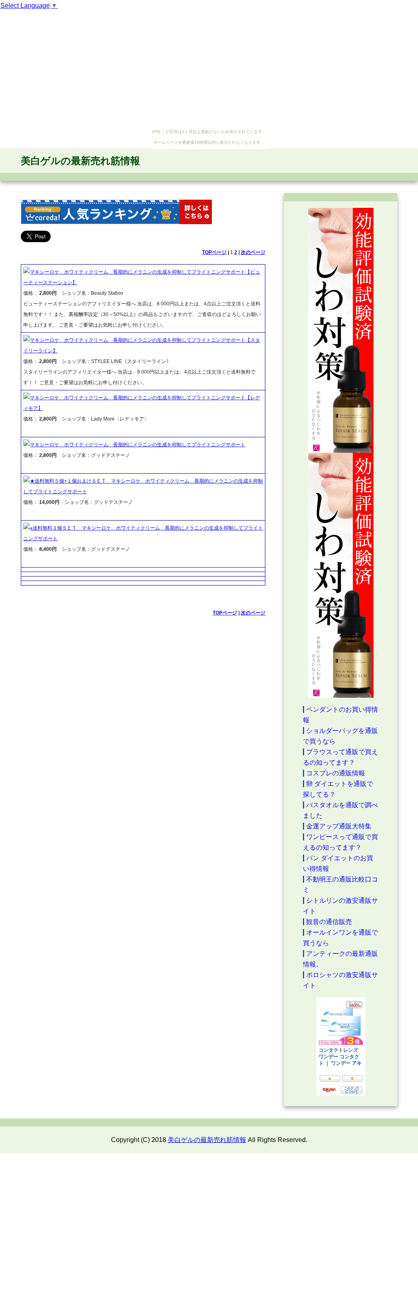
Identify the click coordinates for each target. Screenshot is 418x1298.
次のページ (253, 252)
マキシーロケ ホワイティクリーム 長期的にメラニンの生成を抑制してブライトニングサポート (137, 445)
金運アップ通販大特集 (338, 826)
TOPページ (214, 252)
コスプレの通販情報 (335, 773)
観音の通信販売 (329, 921)
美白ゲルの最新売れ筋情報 (80, 160)
